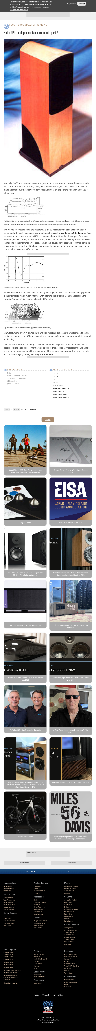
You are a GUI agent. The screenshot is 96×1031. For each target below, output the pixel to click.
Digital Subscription (70, 982)
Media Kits (67, 968)
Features (67, 893)
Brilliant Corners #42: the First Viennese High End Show (70, 626)
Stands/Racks (38, 909)
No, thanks (71, 4)
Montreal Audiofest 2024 (11, 973)
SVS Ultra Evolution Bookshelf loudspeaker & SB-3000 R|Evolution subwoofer (25, 574)
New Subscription (69, 980)
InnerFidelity (38, 928)
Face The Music (69, 942)
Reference (37, 957)
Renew (66, 984)
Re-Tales (66, 919)
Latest (48, 419)
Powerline (37, 905)
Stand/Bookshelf (9, 888)
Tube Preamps (8, 898)
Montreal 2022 (8, 965)
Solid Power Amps (9, 905)
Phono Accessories (40, 902)
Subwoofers (7, 891)
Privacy (66, 971)
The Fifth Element (69, 932)
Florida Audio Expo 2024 (11, 975)
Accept (81, 4)
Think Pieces (38, 964)
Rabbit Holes (68, 914)
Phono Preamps (9, 909)
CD (4, 916)
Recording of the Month (71, 886)
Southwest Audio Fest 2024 (12, 970)
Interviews (37, 961)
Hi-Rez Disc (7, 918)
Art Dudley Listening (70, 930)
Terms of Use (68, 973)
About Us (67, 961)
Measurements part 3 (61, 397)
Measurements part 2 (61, 394)
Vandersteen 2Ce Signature (74, 233)
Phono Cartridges (39, 891)
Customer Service (69, 964)
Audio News (37, 974)
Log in (7, 409)
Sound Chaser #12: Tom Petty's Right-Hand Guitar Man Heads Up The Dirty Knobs (25, 471)
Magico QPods (25, 523)
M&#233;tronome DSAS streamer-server (25, 625)
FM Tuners (37, 893)
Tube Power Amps (9, 900)
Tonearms (37, 888)
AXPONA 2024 (8, 952)
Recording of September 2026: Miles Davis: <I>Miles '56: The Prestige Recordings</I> (70, 838)
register (17, 409)
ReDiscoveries (68, 916)
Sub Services (68, 987)
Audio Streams (69, 935)
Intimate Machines (25, 837)
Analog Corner (68, 928)
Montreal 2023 (8, 962)
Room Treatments (39, 907)
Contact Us (67, 959)
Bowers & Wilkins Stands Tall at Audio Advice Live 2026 (25, 679)
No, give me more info (19, 10)
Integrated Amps (9, 907)
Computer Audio (9, 923)
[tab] (47, 419)
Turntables (37, 886)
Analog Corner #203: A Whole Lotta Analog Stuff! (70, 471)
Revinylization (68, 921)
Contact (45, 995)
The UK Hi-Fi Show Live (71, 966)
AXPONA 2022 (8, 957)
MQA (35, 968)
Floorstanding (8, 886)
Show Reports (10, 950)
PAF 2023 (7, 980)
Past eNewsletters (39, 976)
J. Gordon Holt (38, 925)
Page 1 (55, 373)
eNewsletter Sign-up (70, 957)
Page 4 (55, 382)
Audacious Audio (39, 923)
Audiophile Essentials (40, 959)
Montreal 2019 (8, 967)
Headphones (38, 912)
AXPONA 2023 (8, 954)
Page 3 (55, 379)
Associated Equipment (61, 388)
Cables (36, 900)
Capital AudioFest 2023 (11, 977)
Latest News (39, 972)
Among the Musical (70, 900)
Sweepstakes (38, 983)
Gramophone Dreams (71, 909)
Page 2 (55, 376)
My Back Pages (69, 912)
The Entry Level (69, 939)
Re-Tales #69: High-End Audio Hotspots (25, 730)
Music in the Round (70, 937)
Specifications (58, 385)
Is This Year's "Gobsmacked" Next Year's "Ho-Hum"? (70, 731)
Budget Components (40, 921)
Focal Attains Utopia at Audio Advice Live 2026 (70, 782)
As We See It (68, 902)
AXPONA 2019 (8, 959)
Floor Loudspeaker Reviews (28, 25)
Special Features (39, 954)
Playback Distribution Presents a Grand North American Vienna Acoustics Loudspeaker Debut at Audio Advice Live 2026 (25, 784)
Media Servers (8, 925)
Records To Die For (70, 888)
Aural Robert (68, 905)
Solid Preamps (8, 902)
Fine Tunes (67, 944)
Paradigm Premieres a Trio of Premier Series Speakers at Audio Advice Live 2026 (70, 574)
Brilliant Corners (69, 907)
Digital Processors (9, 921)
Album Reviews (69, 891)
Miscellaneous (38, 914)
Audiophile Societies (70, 954)
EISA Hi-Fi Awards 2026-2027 (70, 523)
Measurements (58, 391)
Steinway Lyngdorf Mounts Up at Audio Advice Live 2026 (71, 679)
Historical (37, 966)
